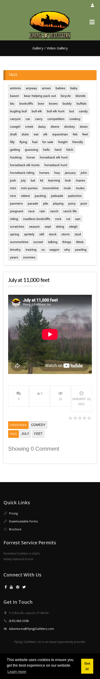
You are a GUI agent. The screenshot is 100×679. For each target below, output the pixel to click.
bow (41, 103)
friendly (77, 142)
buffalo (82, 103)
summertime (19, 242)
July (25, 434)
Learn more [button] (16, 672)
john (84, 173)
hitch (69, 149)
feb (75, 134)
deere (55, 126)
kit (41, 180)
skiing (60, 226)
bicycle (66, 96)
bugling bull (18, 111)
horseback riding (22, 173)
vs (43, 249)
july (23, 180)
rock (58, 219)
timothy (15, 249)
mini (13, 188)
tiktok (80, 242)
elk (45, 134)
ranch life (70, 211)
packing (40, 196)
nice (13, 196)
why (67, 249)
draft (13, 134)
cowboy (74, 119)
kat (33, 180)
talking (52, 242)
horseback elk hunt (54, 157)
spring (14, 234)
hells (46, 149)
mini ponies (29, 188)
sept (48, 226)
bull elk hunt (55, 111)
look (68, 180)
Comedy (38, 425)
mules (80, 188)
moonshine (51, 188)
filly (12, 142)
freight (62, 142)
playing (58, 203)
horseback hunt (55, 165)
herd (58, 149)
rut (68, 219)
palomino (75, 196)
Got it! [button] (87, 666)
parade (33, 203)
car (28, 119)
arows (46, 88)
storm (65, 234)
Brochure (15, 529)
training (31, 249)
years (14, 257)
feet (85, 134)
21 (60, 399)
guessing (31, 149)
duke (25, 134)
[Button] (92, 22)
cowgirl (15, 126)
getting (15, 149)
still (41, 234)
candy (83, 111)
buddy (67, 103)
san (77, 219)
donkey (69, 126)
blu (12, 103)
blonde (81, 96)
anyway (31, 88)
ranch (54, 211)
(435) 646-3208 (19, 621)
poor (83, 203)
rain (42, 211)
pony (72, 203)
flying (23, 142)
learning (54, 180)
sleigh (73, 226)
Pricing (13, 513)
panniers (16, 203)
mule (67, 188)
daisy (42, 126)
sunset (38, 242)
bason (14, 96)
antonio (15, 88)
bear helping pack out (40, 96)
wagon (54, 249)
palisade (57, 196)
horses (44, 173)
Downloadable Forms (23, 521)
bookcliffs (26, 103)
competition (55, 119)
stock (53, 234)
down (84, 126)
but (71, 111)
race (31, 211)
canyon (15, 119)
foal (34, 142)
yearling (81, 249)
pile (45, 203)
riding (14, 219)
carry (39, 119)
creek (29, 126)
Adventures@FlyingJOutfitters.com (31, 629)
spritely (29, 234)
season (34, 226)
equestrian (60, 134)
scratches (17, 226)
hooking (16, 157)
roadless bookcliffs (36, 219)
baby (73, 88)
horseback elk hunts (25, 165)
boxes (53, 103)
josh (13, 180)
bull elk (37, 111)
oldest (25, 196)
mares (80, 180)
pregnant (16, 211)
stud (78, 234)
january (70, 173)
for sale (47, 142)
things (66, 242)
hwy (57, 173)
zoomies (29, 257)
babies (60, 88)
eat (36, 134)
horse (31, 157)
